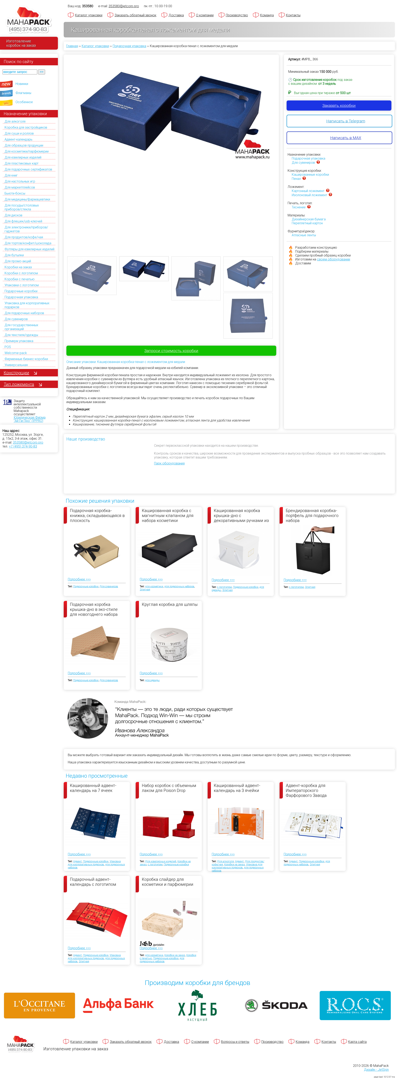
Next (281, 143)
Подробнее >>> (79, 579)
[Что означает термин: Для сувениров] (318, 163)
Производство (237, 15)
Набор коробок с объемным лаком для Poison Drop (169, 788)
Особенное (24, 102)
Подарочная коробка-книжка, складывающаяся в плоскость (97, 515)
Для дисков (13, 215)
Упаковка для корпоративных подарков (94, 863)
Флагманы (23, 93)
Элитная (145, 589)
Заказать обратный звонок (135, 15)
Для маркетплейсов (20, 187)
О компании (205, 15)
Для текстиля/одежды (21, 335)
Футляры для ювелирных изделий (29, 249)
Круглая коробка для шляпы (170, 604)
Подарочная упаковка (21, 297)
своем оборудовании (333, 259)
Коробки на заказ (18, 267)
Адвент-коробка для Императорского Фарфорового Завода (306, 790)
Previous (61, 143)
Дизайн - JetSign (376, 1070)
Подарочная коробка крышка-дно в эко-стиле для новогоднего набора (94, 609)
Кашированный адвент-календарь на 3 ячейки (237, 788)
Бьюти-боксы (15, 193)
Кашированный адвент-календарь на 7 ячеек (93, 788)
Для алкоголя (15, 121)
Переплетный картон (307, 223)
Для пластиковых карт (21, 163)
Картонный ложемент (308, 191)
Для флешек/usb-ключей (23, 221)
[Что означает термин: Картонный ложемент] (327, 191)
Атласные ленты (304, 235)
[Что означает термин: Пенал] (304, 179)
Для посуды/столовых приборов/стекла (22, 207)
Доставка (176, 15)
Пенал (296, 179)
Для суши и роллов (19, 133)
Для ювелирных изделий (23, 157)
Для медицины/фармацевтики (27, 199)
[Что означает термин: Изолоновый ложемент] (330, 195)
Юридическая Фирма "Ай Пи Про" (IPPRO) (29, 419)
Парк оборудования (169, 463)
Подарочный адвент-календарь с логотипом (93, 882)
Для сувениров (16, 319)
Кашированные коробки (310, 175)
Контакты (293, 15)
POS (8, 347)
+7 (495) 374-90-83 (23, 446)
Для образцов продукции (24, 145)
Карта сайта (357, 1042)
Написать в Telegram (345, 121)
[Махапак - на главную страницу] (29, 20)
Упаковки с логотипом (22, 285)
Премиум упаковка (19, 341)
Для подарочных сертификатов (28, 169)
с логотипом (224, 587)
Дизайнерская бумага (309, 219)
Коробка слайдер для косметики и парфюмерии (167, 882)
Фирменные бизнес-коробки (26, 359)
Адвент (77, 861)
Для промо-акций (18, 261)
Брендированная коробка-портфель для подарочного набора (312, 515)
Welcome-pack (16, 353)
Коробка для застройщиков (26, 127)
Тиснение (299, 207)
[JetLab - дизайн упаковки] (148, 968)
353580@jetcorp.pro (28, 442)
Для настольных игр (20, 181)
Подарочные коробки (21, 291)
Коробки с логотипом (21, 273)
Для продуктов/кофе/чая (24, 237)
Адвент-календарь (18, 139)
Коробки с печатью (20, 279)
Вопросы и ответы (235, 1042)
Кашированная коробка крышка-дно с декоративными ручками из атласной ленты (241, 515)
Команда (267, 15)
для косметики (154, 586)
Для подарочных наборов (24, 313)
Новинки (22, 84)
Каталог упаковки (88, 15)
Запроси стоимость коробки (171, 350)
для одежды (152, 680)
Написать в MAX (345, 137)
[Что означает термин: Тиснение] (309, 207)
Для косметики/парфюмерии (27, 151)
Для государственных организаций (21, 327)
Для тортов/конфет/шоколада (28, 243)
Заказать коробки (339, 105)
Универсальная (16, 365)
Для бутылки (14, 255)
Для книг (11, 175)
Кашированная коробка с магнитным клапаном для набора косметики (168, 515)
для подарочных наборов (179, 586)
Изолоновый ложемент (309, 195)
